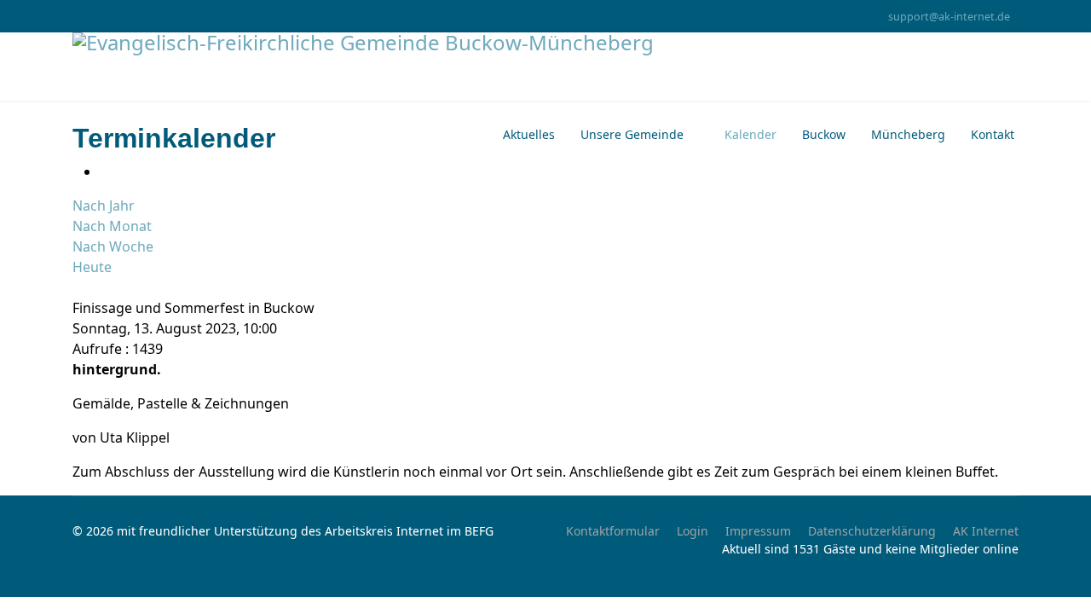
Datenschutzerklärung (872, 531)
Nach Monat (112, 226)
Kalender (750, 134)
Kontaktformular (613, 531)
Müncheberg (908, 134)
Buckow (824, 134)
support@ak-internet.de (949, 16)
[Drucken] (105, 171)
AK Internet (986, 531)
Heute (92, 267)
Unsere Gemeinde (632, 134)
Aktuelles (529, 134)
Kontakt (992, 134)
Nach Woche (112, 246)
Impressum (758, 531)
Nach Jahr (103, 205)
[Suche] (77, 287)
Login (692, 531)
